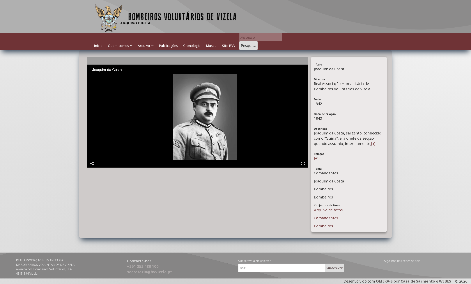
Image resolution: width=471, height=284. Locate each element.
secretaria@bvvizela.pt (149, 271)
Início (98, 45)
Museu (211, 45)
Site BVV (228, 45)
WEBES (445, 281)
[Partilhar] (92, 163)
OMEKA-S (384, 281)
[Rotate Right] (110, 76)
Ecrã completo (303, 163)
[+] (373, 143)
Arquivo (144, 45)
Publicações (168, 45)
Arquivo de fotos (328, 209)
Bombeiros (323, 225)
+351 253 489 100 (143, 266)
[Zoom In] (100, 76)
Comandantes (326, 217)
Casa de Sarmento (418, 281)
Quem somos (118, 45)
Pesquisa (248, 45)
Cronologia (192, 45)
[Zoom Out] (105, 76)
